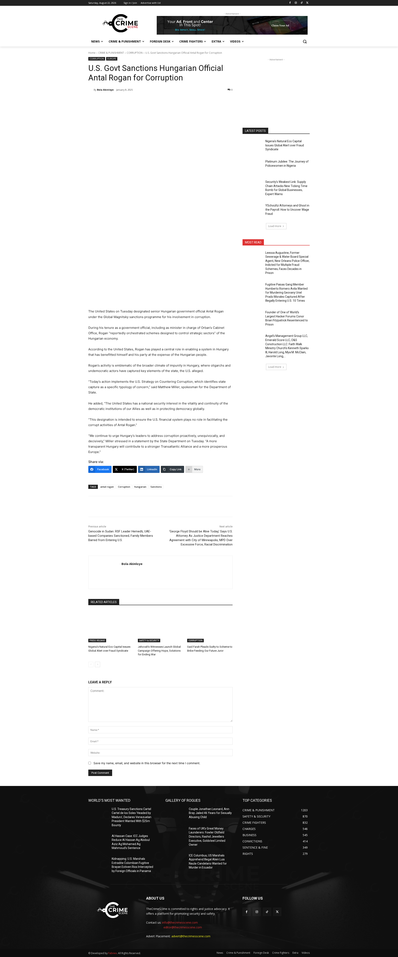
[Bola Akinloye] (91, 90)
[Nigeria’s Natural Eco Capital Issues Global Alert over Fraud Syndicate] (111, 626)
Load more (274, 226)
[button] (305, 41)
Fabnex (112, 953)
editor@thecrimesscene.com (183, 927)
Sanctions (156, 486)
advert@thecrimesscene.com (190, 936)
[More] (156, 100)
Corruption (124, 486)
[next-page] (97, 664)
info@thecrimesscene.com (180, 922)
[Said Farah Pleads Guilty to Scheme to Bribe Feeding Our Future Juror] (210, 626)
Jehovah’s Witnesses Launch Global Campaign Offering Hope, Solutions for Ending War (159, 650)
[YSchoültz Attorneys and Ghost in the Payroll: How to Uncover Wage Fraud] (253, 211)
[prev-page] (90, 664)
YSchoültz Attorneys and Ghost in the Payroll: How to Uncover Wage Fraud (287, 209)
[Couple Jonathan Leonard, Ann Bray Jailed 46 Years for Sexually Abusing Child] (175, 814)
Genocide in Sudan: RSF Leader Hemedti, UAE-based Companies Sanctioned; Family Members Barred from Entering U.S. (120, 536)
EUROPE (111, 58)
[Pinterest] (137, 100)
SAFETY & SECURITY (149, 640)
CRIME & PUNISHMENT (111, 53)
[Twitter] (307, 3)
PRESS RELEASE (97, 640)
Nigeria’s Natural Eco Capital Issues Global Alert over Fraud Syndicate (284, 145)
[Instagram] (296, 3)
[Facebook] (290, 3)
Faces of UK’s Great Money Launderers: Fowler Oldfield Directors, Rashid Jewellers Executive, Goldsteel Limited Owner (207, 836)
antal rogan (107, 486)
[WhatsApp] (147, 100)
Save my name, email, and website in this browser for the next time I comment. (146, 763)
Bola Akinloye (105, 89)
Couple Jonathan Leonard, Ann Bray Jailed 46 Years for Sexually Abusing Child (210, 813)
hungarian (140, 486)
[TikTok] (301, 3)
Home (92, 53)
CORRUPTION (135, 53)
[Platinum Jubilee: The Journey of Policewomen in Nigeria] (253, 167)
